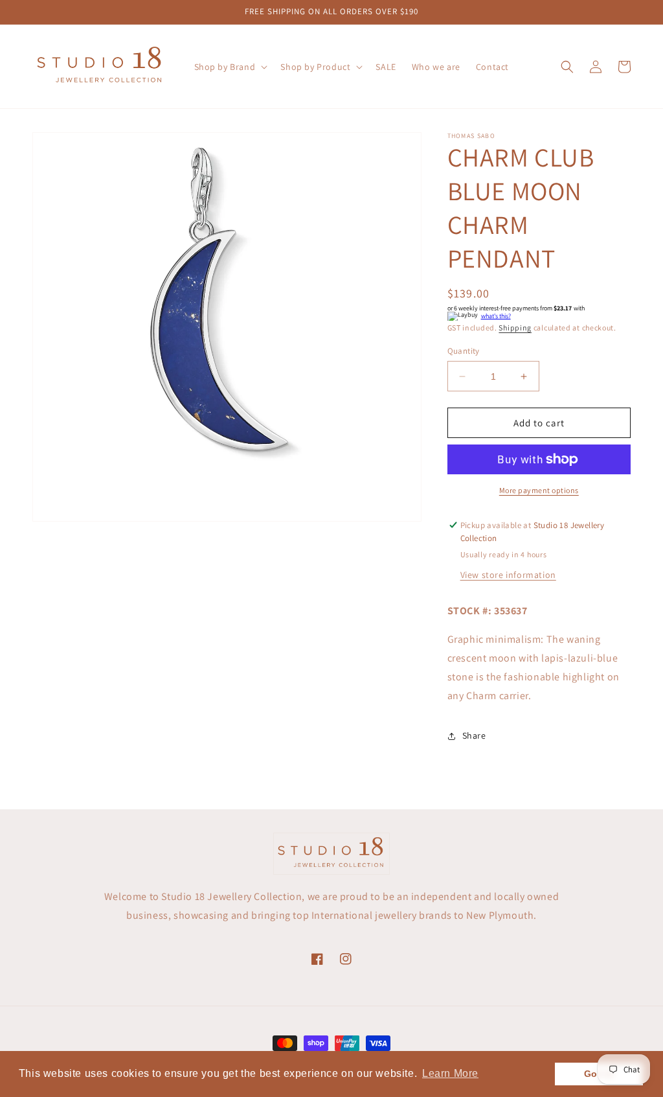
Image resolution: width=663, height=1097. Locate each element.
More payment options (539, 490)
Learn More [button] (450, 1073)
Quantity (463, 350)
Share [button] (474, 735)
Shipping (515, 327)
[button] (229, 66)
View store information (508, 575)
